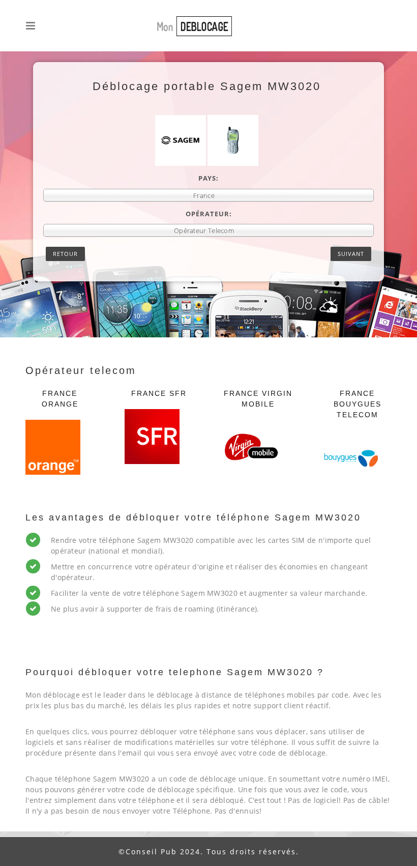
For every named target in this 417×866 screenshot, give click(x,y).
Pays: (208, 178)
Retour (65, 253)
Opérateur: (209, 213)
